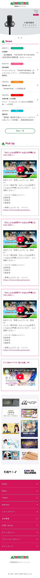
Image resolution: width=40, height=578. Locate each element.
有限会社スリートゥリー (20, 6)
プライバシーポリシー (11, 539)
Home (4, 484)
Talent (5, 498)
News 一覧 (20, 131)
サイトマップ (7, 546)
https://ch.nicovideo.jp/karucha (16, 210)
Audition (5, 505)
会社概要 (5, 519)
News (4, 491)
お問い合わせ (7, 525)
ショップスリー (8, 512)
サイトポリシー (8, 532)
